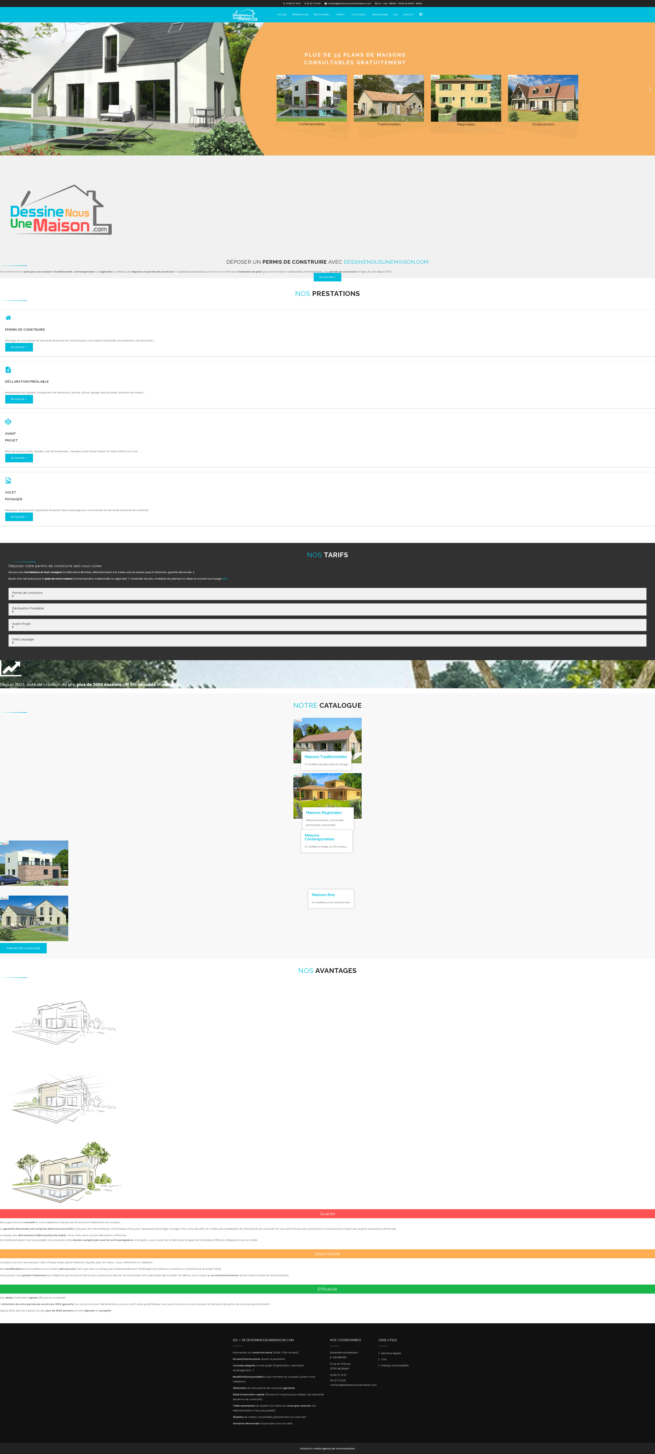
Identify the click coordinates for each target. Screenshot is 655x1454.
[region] (327, 88)
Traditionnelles (389, 124)
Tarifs (340, 14)
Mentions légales (391, 1353)
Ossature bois (543, 124)
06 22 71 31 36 (314, 3)
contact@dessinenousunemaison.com (349, 3)
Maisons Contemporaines (319, 837)
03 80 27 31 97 (293, 3)
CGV (384, 1359)
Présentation (300, 14)
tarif (224, 578)
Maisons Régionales (324, 812)
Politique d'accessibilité (395, 1365)
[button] (5, 89)
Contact (408, 14)
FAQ (395, 14)
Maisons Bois (323, 895)
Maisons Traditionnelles (326, 756)
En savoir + (327, 277)
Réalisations (380, 14)
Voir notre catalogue (23, 948)
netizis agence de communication (334, 1448)
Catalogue (358, 14)
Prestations (321, 14)
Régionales (466, 124)
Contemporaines (312, 124)
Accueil (282, 14)
